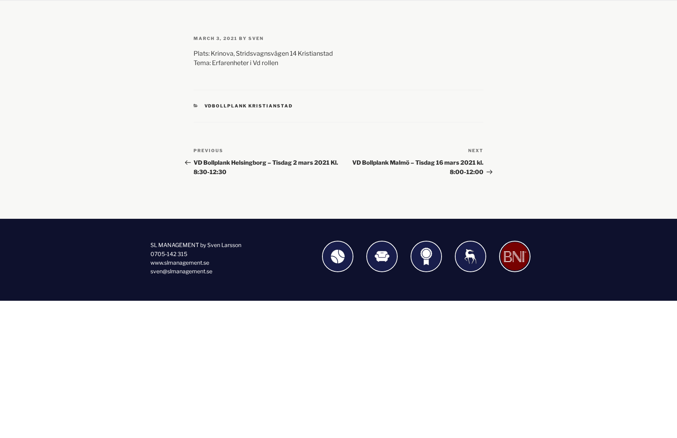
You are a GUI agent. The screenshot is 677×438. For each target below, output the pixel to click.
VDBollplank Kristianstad (249, 106)
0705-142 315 (168, 254)
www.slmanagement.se (179, 262)
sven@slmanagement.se (181, 271)
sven (256, 38)
